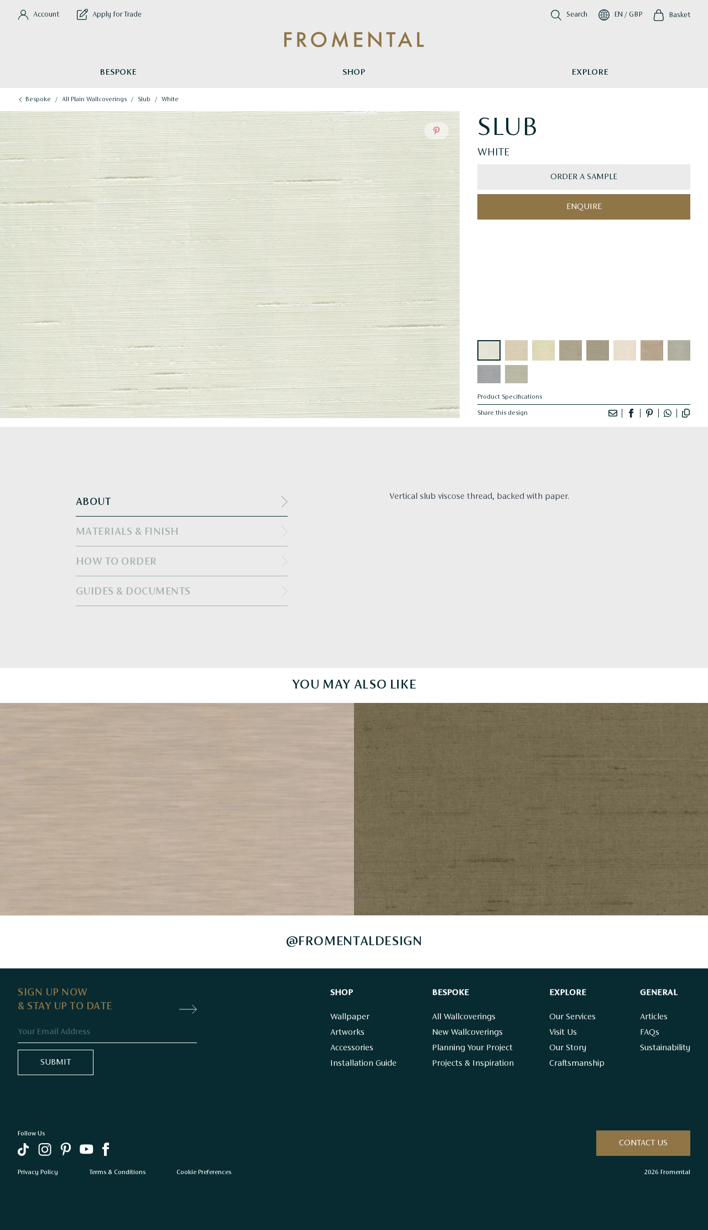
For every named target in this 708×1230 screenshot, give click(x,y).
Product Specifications (509, 397)
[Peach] (624, 350)
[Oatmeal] (516, 350)
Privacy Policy (38, 1172)
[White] (488, 350)
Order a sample (583, 177)
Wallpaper (349, 1017)
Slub (144, 99)
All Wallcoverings (464, 1017)
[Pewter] (597, 350)
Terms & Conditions (117, 1172)
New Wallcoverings (467, 1032)
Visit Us (563, 1032)
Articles (654, 1017)
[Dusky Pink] (652, 350)
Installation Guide (363, 1063)
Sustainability (665, 1048)
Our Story (567, 1048)
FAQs (649, 1032)
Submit (55, 1062)
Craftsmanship (577, 1063)
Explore (589, 72)
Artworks (347, 1032)
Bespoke (118, 72)
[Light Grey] (679, 350)
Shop (353, 72)
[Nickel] (570, 350)
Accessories (351, 1048)
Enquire (584, 206)
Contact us (643, 1143)
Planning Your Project (472, 1048)
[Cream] (543, 350)
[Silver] (516, 374)
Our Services (572, 1017)
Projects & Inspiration (473, 1063)
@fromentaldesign (354, 942)
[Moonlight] (488, 374)
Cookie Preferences (203, 1172)
